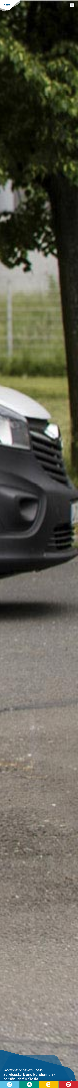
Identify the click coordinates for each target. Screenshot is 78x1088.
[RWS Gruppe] (10, 6)
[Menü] (72, 5)
